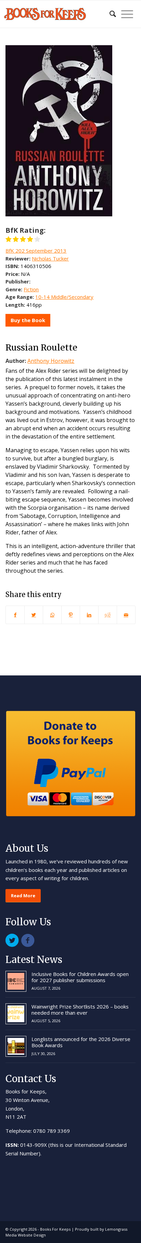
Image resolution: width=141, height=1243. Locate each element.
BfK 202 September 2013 (35, 250)
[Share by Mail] (126, 615)
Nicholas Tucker (50, 258)
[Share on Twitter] (34, 615)
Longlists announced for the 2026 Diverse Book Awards (80, 1042)
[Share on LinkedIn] (89, 615)
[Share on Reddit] (108, 615)
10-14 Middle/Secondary (64, 296)
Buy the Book (28, 320)
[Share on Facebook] (15, 615)
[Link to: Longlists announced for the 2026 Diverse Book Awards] (16, 1046)
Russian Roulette (41, 347)
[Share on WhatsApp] (52, 615)
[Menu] (124, 14)
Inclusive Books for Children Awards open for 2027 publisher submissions (80, 977)
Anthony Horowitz (50, 361)
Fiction (31, 289)
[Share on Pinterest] (71, 615)
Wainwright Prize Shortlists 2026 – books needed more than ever (80, 1009)
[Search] (109, 14)
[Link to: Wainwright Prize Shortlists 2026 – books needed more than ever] (16, 1013)
